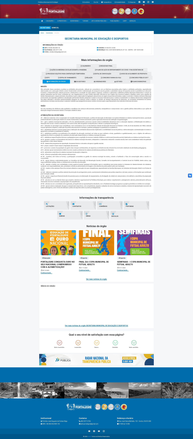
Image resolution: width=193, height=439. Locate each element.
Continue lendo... (46, 273)
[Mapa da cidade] (96, 374)
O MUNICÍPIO (50, 21)
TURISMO (85, 21)
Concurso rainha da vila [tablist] (111, 77)
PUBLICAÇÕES (114, 21)
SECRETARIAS (74, 21)
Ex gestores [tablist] (80, 81)
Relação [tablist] (89, 77)
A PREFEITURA (61, 21)
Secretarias (49, 33)
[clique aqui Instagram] (104, 431)
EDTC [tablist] (48, 77)
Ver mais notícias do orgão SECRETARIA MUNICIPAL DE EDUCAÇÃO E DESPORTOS (96, 326)
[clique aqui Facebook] (94, 431)
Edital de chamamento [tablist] (67, 77)
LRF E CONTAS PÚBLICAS (98, 21)
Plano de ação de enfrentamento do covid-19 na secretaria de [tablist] (119, 70)
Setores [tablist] (119, 81)
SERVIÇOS (132, 21)
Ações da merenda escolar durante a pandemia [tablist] (69, 70)
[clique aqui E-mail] (89, 431)
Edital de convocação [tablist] (102, 74)
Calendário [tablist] (86, 66)
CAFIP (124, 21)
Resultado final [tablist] (106, 66)
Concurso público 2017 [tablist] (139, 77)
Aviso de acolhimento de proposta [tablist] (134, 74)
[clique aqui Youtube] (99, 431)
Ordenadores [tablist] (100, 81)
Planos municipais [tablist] (139, 81)
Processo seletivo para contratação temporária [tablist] (66, 74)
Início (42, 33)
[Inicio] (42, 20)
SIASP (89, 436)
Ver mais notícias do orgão (96, 279)
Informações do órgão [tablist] (57, 81)
